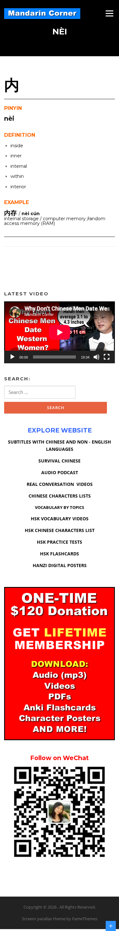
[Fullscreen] (106, 357)
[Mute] (96, 357)
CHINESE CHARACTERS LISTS (60, 496)
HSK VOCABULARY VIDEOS (60, 519)
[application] (59, 332)
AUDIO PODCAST (59, 472)
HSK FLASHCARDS (59, 554)
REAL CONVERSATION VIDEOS (60, 484)
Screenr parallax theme (43, 919)
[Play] (12, 357)
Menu (109, 13)
